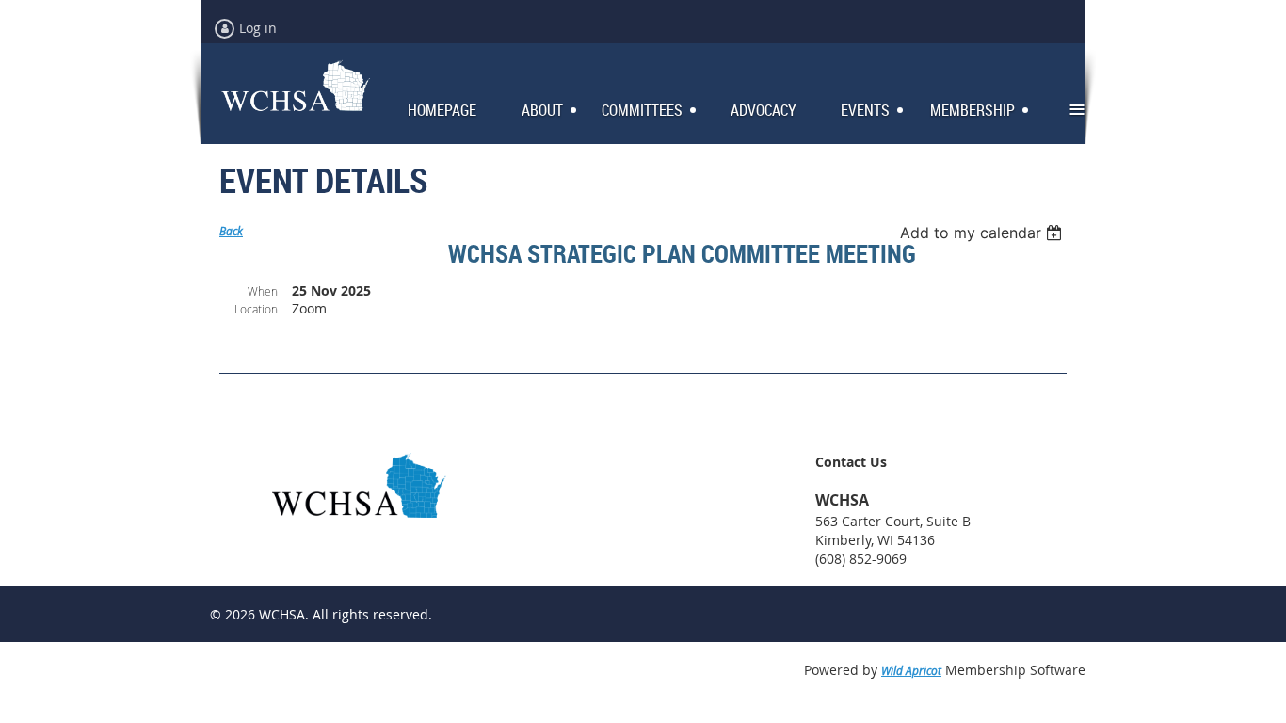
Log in (258, 28)
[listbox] (983, 232)
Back (231, 230)
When (263, 290)
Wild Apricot (911, 670)
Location (256, 308)
